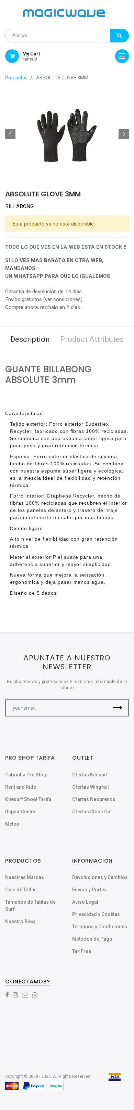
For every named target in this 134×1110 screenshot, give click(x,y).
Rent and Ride (20, 787)
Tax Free (81, 951)
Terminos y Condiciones (99, 926)
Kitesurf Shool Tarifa (28, 799)
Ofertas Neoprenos (93, 799)
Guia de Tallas (21, 889)
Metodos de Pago (92, 939)
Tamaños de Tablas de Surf (30, 905)
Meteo (12, 824)
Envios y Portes (89, 889)
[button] (10, 134)
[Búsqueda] (119, 35)
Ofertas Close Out (92, 811)
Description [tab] (30, 339)
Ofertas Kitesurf (90, 774)
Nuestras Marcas (24, 877)
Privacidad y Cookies (96, 914)
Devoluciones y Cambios (100, 877)
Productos (16, 77)
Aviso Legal (85, 902)
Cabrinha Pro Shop (26, 774)
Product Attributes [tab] (92, 339)
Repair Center (20, 811)
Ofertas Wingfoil (90, 787)
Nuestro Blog (20, 921)
